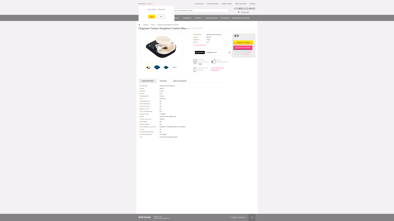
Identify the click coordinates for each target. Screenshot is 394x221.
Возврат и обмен (227, 4)
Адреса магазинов (240, 4)
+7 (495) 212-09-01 (244, 8)
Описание (163, 81)
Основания (224, 18)
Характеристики (147, 81)
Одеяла (198, 18)
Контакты (252, 4)
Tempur (153, 24)
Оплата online (199, 4)
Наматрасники (212, 18)
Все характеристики (199, 45)
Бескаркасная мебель (241, 18)
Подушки (186, 18)
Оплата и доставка (212, 4)
